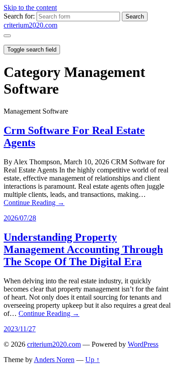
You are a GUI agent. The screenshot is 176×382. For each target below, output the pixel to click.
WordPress (143, 344)
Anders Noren (54, 359)
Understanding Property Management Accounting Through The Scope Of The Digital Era (83, 249)
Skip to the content (30, 7)
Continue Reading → (34, 202)
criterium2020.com (30, 25)
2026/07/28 (20, 218)
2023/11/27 (20, 329)
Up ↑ (92, 359)
